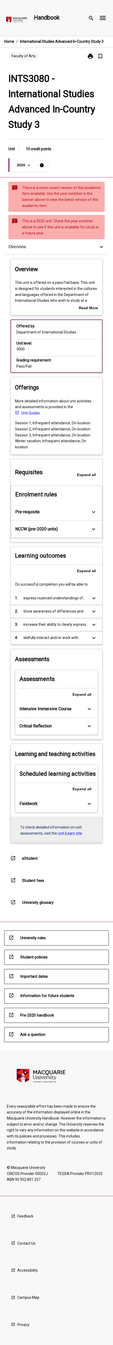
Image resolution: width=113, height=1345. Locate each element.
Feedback (25, 1216)
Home (9, 41)
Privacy (23, 1325)
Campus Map (28, 1297)
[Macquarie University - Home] (16, 21)
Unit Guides (30, 413)
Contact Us (26, 1243)
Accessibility (27, 1270)
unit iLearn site (70, 833)
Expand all (86, 475)
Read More (88, 308)
